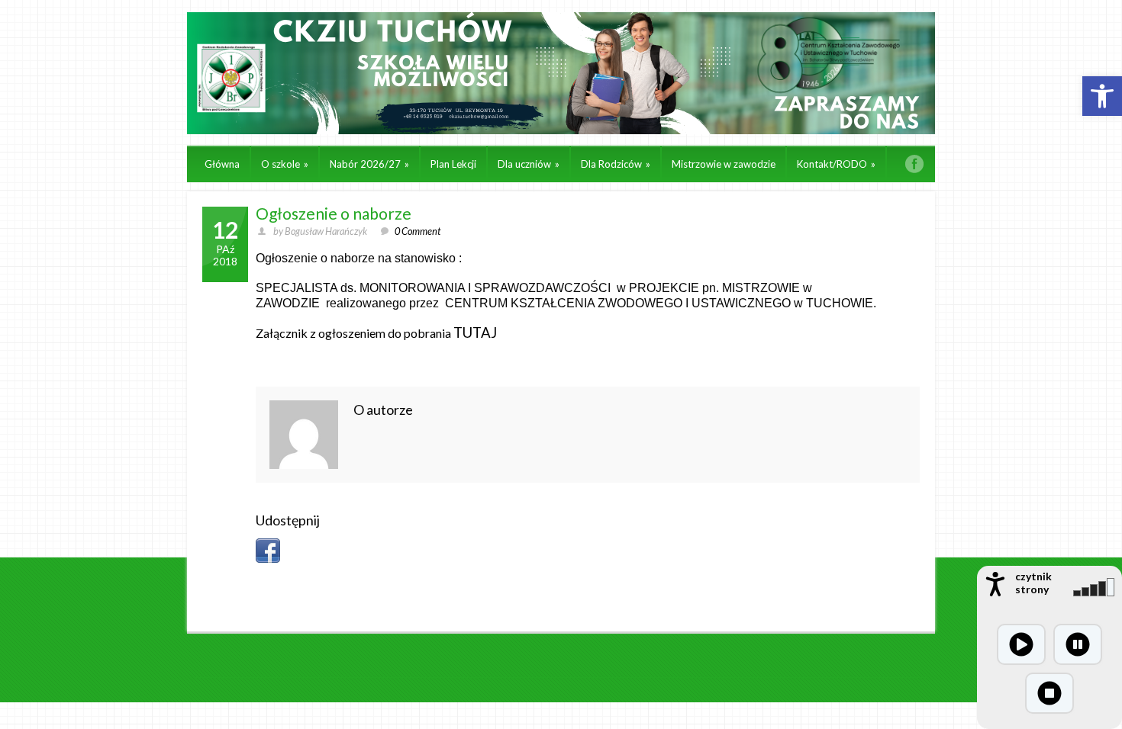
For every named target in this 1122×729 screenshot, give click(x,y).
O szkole (284, 164)
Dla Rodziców (615, 164)
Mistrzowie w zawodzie (723, 164)
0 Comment (417, 231)
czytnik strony (1033, 583)
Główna (222, 164)
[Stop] (1049, 693)
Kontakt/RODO (836, 164)
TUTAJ (475, 332)
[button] (1102, 96)
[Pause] (1077, 644)
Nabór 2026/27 (369, 164)
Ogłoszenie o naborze (333, 213)
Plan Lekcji (453, 164)
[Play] (1021, 644)
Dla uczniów (528, 164)
